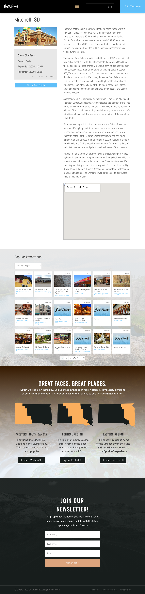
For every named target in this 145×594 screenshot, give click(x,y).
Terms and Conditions (109, 590)
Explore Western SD (31, 460)
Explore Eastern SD (113, 460)
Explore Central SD (72, 460)
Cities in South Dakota (36, 85)
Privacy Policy (125, 590)
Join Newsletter (132, 6)
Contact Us (94, 590)
